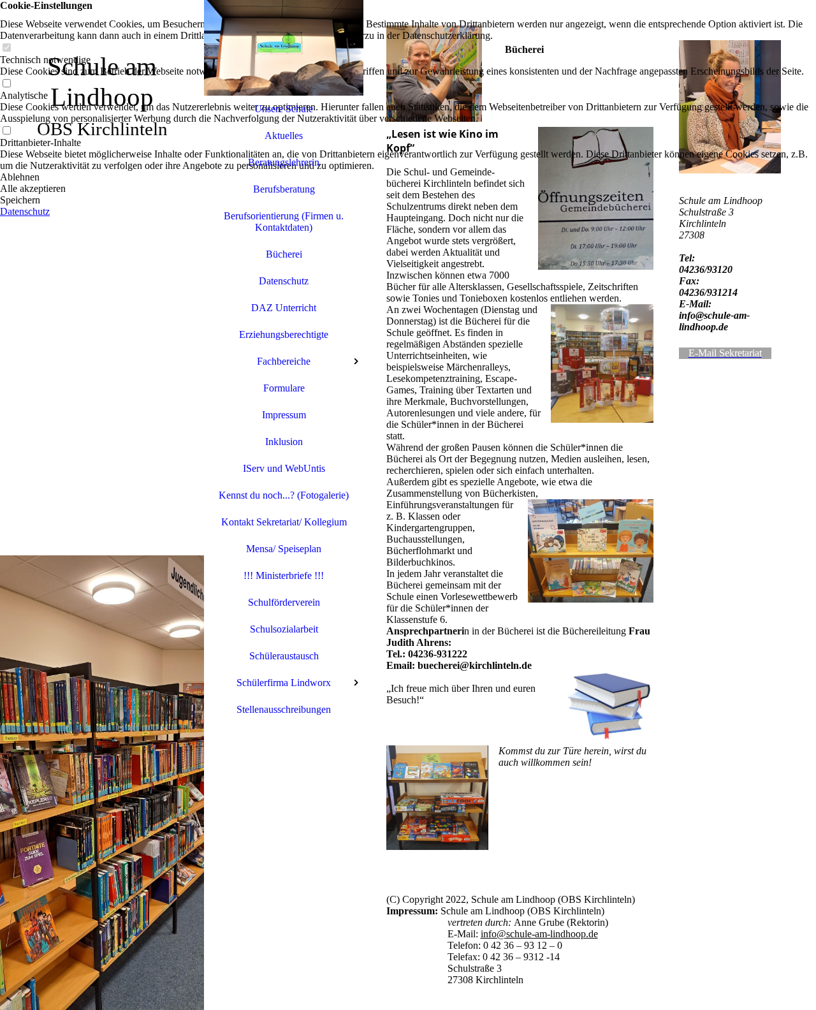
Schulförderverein (284, 602)
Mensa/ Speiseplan (283, 548)
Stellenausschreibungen (284, 709)
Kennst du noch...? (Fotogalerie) (284, 495)
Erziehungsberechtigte (283, 334)
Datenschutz (284, 280)
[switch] (6, 48)
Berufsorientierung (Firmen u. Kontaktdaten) (284, 221)
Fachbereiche (283, 361)
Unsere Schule (283, 108)
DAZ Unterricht (283, 307)
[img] (102, 505)
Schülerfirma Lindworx (284, 682)
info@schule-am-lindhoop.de (539, 933)
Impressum (284, 414)
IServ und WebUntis (284, 468)
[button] (408, 177)
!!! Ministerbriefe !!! (284, 575)
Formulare (284, 388)
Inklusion (284, 441)
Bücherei (284, 254)
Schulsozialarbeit (284, 629)
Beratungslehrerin (283, 162)
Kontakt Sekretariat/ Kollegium (284, 521)
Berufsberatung (284, 189)
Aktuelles (284, 135)
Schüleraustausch (284, 655)
